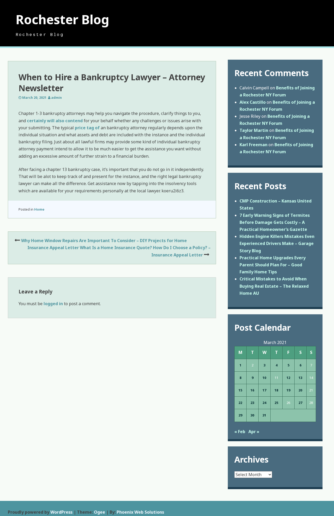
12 (288, 377)
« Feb (239, 431)
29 (240, 415)
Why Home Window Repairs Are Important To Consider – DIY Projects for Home (104, 240)
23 (252, 402)
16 (252, 390)
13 (300, 377)
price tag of (88, 128)
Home (39, 209)
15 (240, 390)
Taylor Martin (254, 130)
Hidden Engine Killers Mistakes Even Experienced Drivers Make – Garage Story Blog (277, 243)
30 (252, 415)
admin (56, 97)
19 (288, 390)
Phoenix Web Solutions (140, 512)
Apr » (253, 431)
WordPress (61, 512)
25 (276, 402)
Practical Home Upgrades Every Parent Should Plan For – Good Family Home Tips (273, 265)
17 (264, 390)
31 (264, 415)
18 (276, 390)
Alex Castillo (253, 102)
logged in (53, 303)
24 (264, 402)
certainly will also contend (55, 121)
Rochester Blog (62, 19)
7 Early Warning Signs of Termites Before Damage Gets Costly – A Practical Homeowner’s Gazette (275, 222)
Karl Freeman (253, 145)
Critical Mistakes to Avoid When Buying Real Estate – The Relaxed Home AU (274, 286)
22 (240, 402)
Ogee (99, 512)
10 (264, 377)
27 (300, 402)
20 (300, 390)
